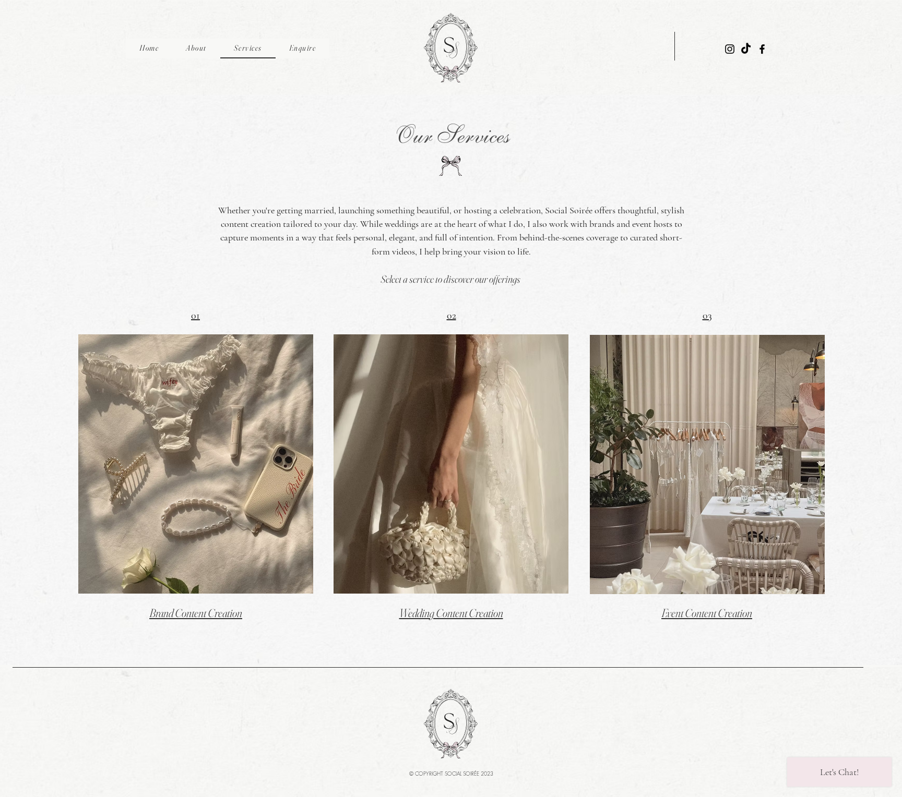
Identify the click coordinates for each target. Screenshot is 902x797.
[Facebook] (762, 49)
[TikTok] (746, 49)
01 (195, 315)
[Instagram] (729, 49)
